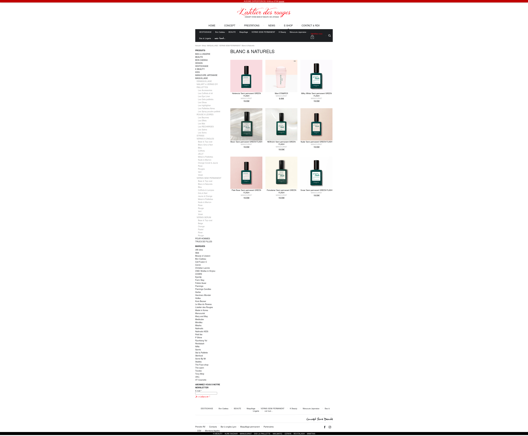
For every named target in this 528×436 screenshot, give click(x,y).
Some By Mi (200, 358)
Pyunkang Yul (201, 340)
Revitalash (199, 343)
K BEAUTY (200, 69)
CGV (199, 430)
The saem (199, 367)
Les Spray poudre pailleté (209, 111)
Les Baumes (203, 117)
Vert (199, 171)
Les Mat (201, 123)
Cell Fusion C (201, 261)
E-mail (198, 391)
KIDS (197, 72)
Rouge (201, 208)
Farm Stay (199, 280)
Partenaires (269, 426)
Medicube (199, 319)
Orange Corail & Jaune (208, 162)
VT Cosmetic (200, 379)
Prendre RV (200, 426)
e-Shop (288, 25)
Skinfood (199, 355)
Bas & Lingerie (205, 38)
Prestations (251, 25)
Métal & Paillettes (205, 156)
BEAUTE (232, 32)
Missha (198, 325)
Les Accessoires (205, 90)
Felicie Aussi (200, 283)
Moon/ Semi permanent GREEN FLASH (246, 141)
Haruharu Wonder (203, 295)
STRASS (200, 135)
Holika (198, 298)
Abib (197, 252)
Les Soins (202, 132)
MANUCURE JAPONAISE (206, 75)
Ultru (197, 376)
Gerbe (198, 292)
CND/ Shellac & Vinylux (205, 270)
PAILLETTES (202, 87)
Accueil (198, 45)
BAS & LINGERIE (202, 54)
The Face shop (201, 364)
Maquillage (243, 32)
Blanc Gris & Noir (205, 144)
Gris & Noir (202, 193)
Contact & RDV (311, 25)
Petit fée (198, 334)
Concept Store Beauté (319, 419)
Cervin (198, 264)
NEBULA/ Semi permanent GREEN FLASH (281, 142)
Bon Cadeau (220, 32)
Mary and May (201, 316)
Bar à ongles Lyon (228, 426)
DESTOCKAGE (205, 32)
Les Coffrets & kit (205, 93)
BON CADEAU (201, 60)
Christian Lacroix (202, 267)
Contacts (213, 426)
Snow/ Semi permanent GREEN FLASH (316, 190)
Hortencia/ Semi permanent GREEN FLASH (246, 94)
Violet (200, 175)
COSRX (198, 274)
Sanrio (198, 349)
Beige (200, 223)
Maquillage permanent (250, 426)
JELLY (200, 153)
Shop (204, 45)
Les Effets (202, 120)
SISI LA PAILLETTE (262, 433)
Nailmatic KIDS (201, 331)
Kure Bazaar (200, 301)
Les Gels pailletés (205, 99)
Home (211, 25)
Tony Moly (199, 373)
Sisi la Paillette (201, 352)
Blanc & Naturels (205, 184)
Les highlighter (204, 105)
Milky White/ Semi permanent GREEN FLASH (316, 94)
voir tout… (220, 38)
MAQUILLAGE (212, 45)
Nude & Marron (204, 159)
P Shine (198, 337)
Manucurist (246, 98)
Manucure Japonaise (298, 32)
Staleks (198, 361)
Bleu (200, 147)
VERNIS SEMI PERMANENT (263, 32)
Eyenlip (198, 277)
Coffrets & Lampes (206, 190)
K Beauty (282, 32)
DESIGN (199, 63)
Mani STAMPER (281, 93)
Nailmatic (199, 328)
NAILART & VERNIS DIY (207, 84)
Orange (201, 226)
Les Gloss (202, 102)
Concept (229, 25)
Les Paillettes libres (206, 108)
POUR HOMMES (202, 238)
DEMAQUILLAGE (204, 81)
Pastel (200, 229)
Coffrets (201, 150)
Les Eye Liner (204, 96)
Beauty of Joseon (202, 255)
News (271, 25)
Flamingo (199, 286)
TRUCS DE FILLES (203, 241)
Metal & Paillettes (205, 199)
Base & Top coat (205, 141)
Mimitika (198, 322)
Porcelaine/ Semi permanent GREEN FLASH (281, 191)
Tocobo (198, 370)
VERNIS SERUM (204, 217)
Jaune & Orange (205, 196)
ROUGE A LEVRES (205, 114)
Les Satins (202, 129)
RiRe (197, 346)
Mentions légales (212, 430)
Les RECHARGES (206, 126)
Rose (200, 165)
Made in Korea (201, 310)
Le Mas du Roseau (203, 304)
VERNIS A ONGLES (205, 138)
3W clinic (199, 249)
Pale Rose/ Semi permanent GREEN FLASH (246, 191)
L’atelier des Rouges (204, 307)
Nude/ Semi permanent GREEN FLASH (316, 141)
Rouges (201, 168)
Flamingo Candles (203, 289)
